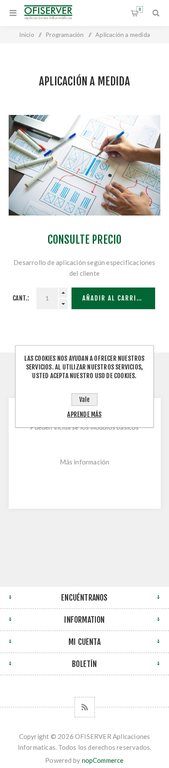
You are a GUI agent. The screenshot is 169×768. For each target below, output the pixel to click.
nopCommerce (103, 760)
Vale (84, 399)
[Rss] (85, 707)
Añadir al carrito (113, 298)
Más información (85, 462)
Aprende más (84, 414)
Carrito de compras (140, 9)
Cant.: (21, 298)
